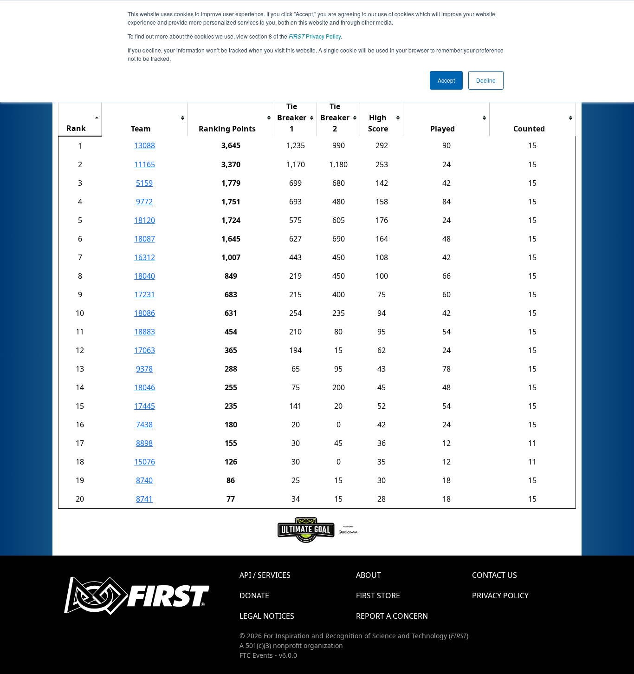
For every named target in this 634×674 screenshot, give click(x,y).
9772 (144, 201)
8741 (144, 499)
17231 (144, 294)
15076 (144, 462)
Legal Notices (266, 616)
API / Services (265, 575)
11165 (144, 164)
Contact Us (494, 575)
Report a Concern (392, 616)
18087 (144, 239)
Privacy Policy (315, 36)
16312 (144, 257)
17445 (144, 406)
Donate (254, 595)
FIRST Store (378, 595)
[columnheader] (80, 118)
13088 (144, 145)
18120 (144, 220)
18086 (144, 313)
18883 (144, 332)
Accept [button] (446, 80)
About (368, 575)
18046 (144, 387)
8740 (144, 480)
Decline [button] (486, 80)
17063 (144, 350)
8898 (144, 443)
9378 (144, 369)
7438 (144, 424)
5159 (144, 183)
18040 (144, 276)
